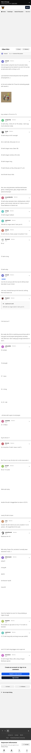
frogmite (7, 620)
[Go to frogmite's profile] (2, 621)
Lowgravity (8, 119)
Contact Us (10, 735)
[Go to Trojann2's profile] (2, 298)
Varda (6, 131)
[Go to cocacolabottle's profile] (2, 197)
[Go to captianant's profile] (2, 221)
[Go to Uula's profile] (2, 521)
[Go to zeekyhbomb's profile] (2, 533)
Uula (6, 520)
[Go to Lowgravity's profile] (2, 120)
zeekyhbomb (8, 532)
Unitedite (7, 420)
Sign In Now (15, 677)
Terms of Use (4, 746)
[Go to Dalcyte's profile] (2, 230)
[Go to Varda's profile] (2, 132)
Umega (7, 211)
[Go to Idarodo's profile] (2, 443)
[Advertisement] (15, 29)
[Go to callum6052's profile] (2, 346)
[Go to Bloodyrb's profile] (2, 240)
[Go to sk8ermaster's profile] (2, 557)
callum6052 (8, 346)
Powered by (17, 737)
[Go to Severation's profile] (2, 655)
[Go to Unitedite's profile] (2, 421)
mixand (6, 53)
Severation (8, 654)
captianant (8, 220)
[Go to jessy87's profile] (2, 466)
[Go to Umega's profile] (2, 211)
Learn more (3, 2)
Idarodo (7, 443)
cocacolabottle (9, 197)
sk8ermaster (8, 557)
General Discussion (18, 53)
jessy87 (7, 465)
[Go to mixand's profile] (2, 53)
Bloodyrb (7, 239)
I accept (26, 744)
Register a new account (15, 674)
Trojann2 (7, 298)
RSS (22, 735)
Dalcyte (7, 230)
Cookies (16, 735)
